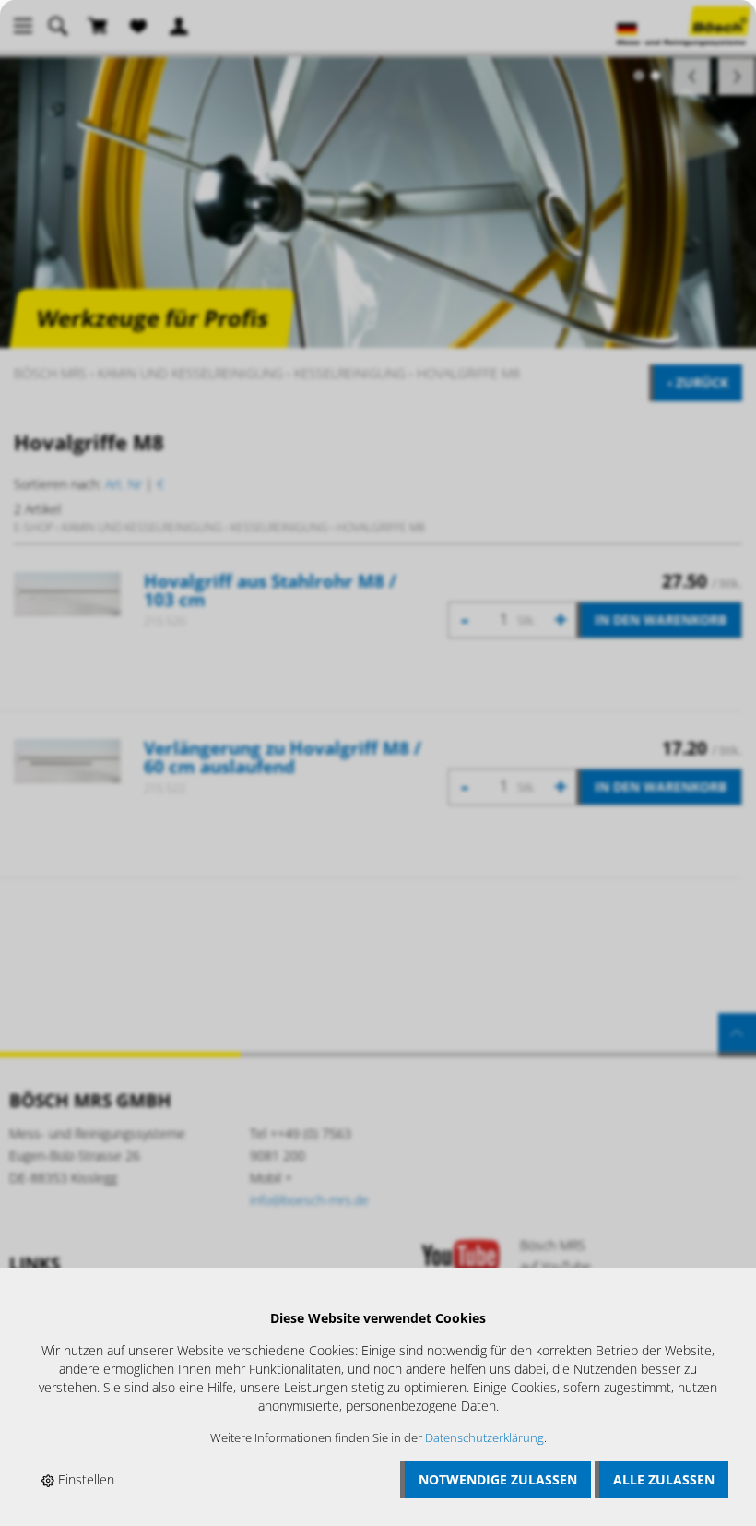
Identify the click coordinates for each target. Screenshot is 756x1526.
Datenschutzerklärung (484, 1438)
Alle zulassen (664, 1479)
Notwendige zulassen (498, 1479)
